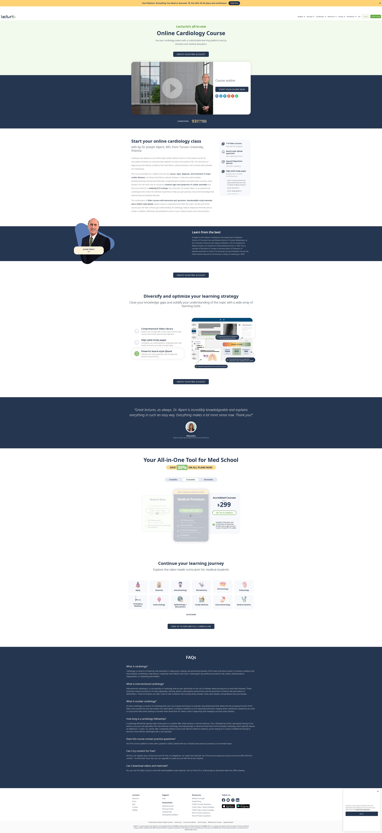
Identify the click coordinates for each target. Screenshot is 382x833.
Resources (331, 17)
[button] (217, 96)
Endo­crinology (159, 605)
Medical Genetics (244, 605)
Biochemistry (201, 590)
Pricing (340, 17)
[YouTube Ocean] (228, 800)
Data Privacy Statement (363, 809)
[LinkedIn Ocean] (237, 800)
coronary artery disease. (225, 711)
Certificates (320, 17)
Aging (138, 590)
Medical (300, 17)
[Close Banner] (380, 3)
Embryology (244, 590)
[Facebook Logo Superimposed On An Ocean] (223, 800)
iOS (198, 770)
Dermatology (222, 589)
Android (206, 770)
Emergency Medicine (138, 605)
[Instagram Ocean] (233, 800)
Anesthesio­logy (180, 590)
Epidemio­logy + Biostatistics (180, 605)
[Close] (378, 791)
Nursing (309, 17)
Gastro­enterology (222, 605)
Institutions (351, 17)
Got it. (362, 814)
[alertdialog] (191, 3)
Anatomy (159, 590)
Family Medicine (201, 605)
